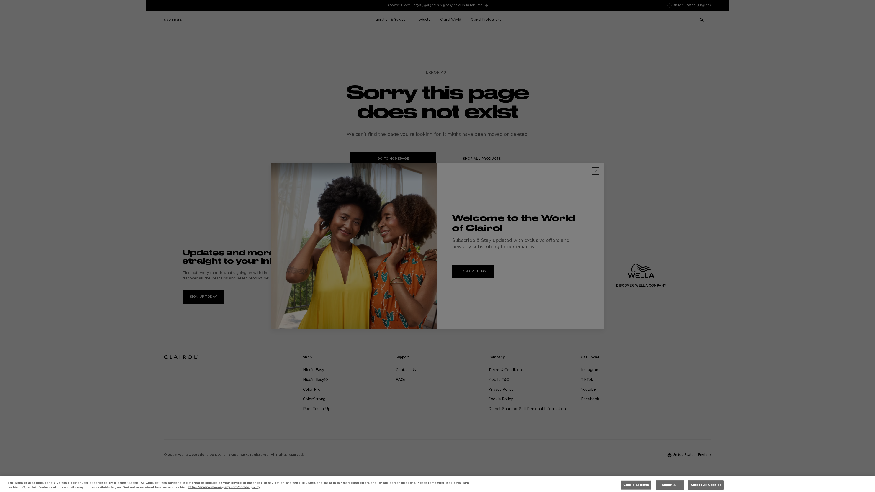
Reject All (669, 485)
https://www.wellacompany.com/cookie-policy (224, 487)
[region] (437, 484)
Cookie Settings (636, 485)
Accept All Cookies (706, 485)
